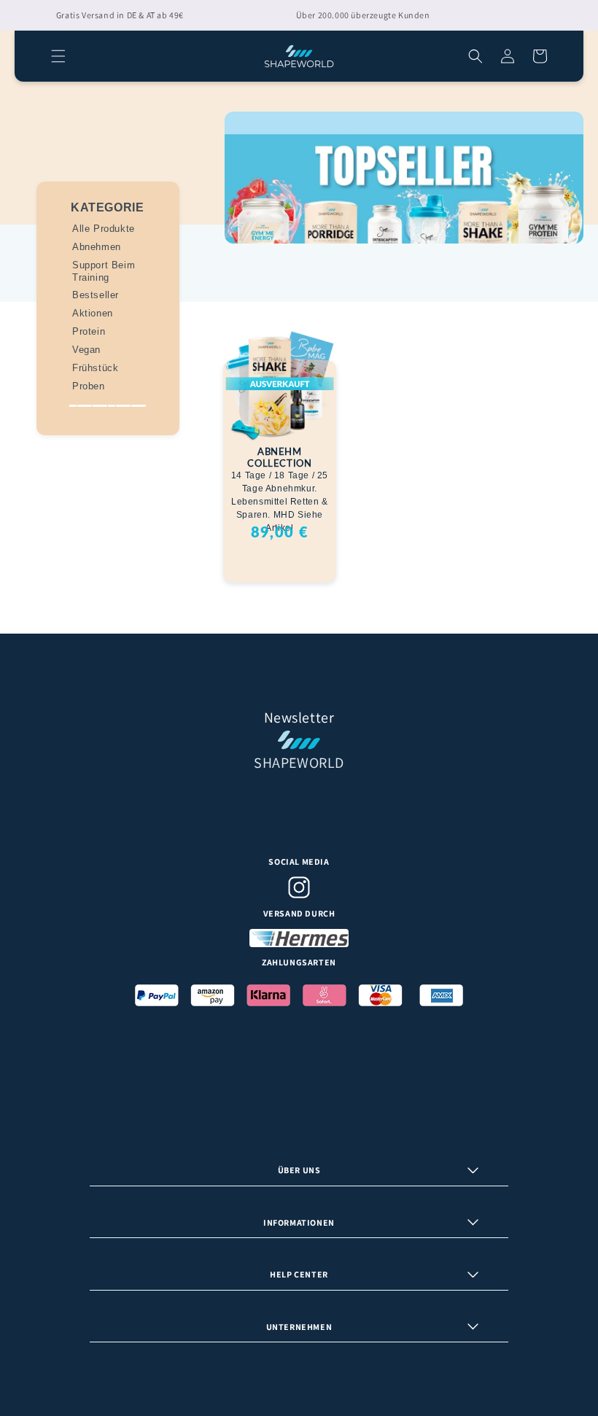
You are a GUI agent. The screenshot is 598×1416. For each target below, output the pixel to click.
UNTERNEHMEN (299, 1326)
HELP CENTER (299, 1274)
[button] (58, 56)
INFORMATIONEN (299, 1222)
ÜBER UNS (299, 1169)
